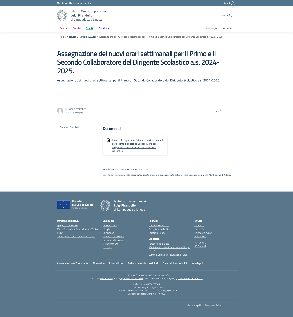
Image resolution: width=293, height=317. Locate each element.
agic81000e (157, 287)
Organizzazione (110, 244)
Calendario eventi (203, 233)
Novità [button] (89, 28)
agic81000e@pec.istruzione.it (189, 278)
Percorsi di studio (157, 233)
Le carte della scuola (113, 240)
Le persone (108, 233)
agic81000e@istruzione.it (131, 278)
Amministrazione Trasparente (72, 263)
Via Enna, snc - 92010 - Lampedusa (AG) (151, 275)
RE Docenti (228, 28)
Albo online (200, 236)
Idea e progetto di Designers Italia (204, 305)
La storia (107, 247)
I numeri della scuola (113, 236)
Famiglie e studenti (158, 229)
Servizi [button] (77, 28)
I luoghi (106, 229)
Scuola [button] (64, 28)
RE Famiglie (211, 28)
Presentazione (110, 225)
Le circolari (199, 229)
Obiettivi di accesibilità (175, 263)
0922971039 (106, 278)
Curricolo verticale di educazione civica (76, 236)
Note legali (197, 263)
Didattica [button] (104, 28)
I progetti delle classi (67, 225)
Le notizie (199, 225)
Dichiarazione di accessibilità (143, 263)
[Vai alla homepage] (62, 15)
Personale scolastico (159, 225)
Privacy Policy (116, 263)
